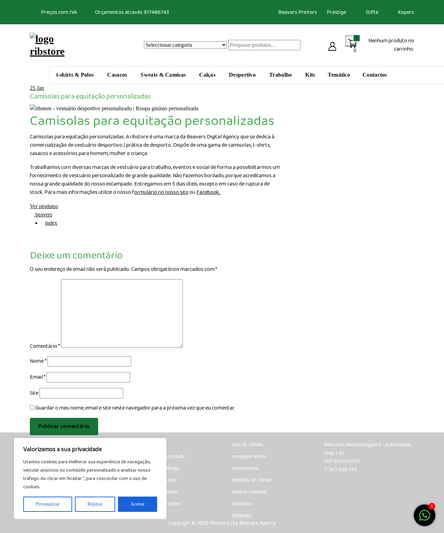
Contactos (374, 75)
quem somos (147, 444)
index (51, 223)
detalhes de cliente (252, 480)
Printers (307, 12)
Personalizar (48, 504)
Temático (339, 75)
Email (37, 377)
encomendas (245, 468)
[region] (90, 478)
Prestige (336, 12)
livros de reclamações (157, 503)
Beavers (287, 12)
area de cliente (247, 444)
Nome (38, 361)
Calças (207, 75)
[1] (424, 515)
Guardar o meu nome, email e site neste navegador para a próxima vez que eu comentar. (135, 408)
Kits (310, 75)
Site (34, 393)
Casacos (117, 75)
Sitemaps (241, 515)
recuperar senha (249, 456)
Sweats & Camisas (163, 75)
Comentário (45, 346)
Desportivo (242, 75)
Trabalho (280, 75)
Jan (37, 88)
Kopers (406, 12)
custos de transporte (155, 480)
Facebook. (208, 192)
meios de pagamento (156, 492)
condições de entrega (156, 468)
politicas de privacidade (159, 456)
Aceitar (137, 504)
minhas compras (249, 492)
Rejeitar (95, 504)
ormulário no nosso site (161, 192)
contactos (242, 503)
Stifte (372, 12)
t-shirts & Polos (75, 75)
